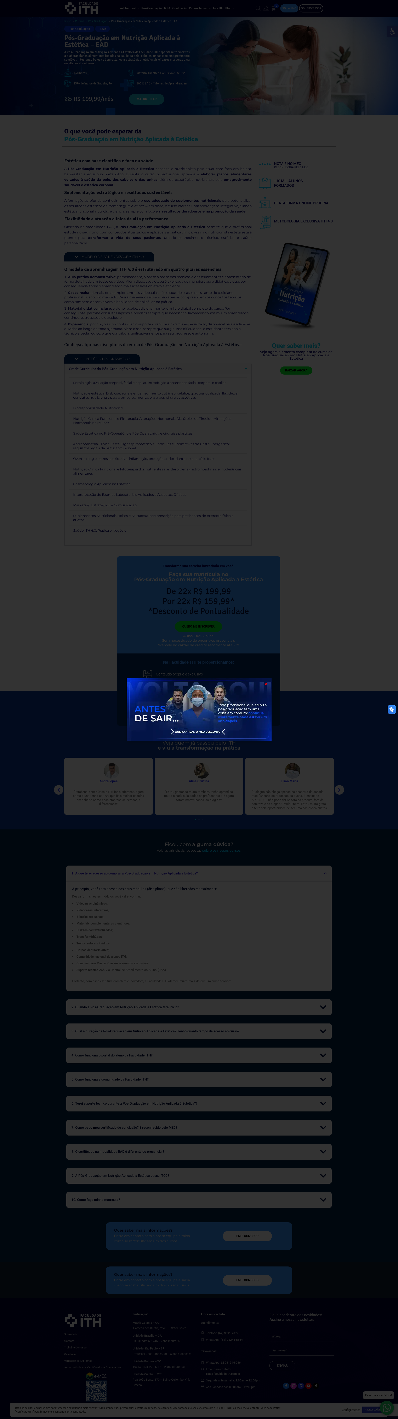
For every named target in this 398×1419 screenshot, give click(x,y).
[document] (199, 709)
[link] (199, 709)
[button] (265, 684)
